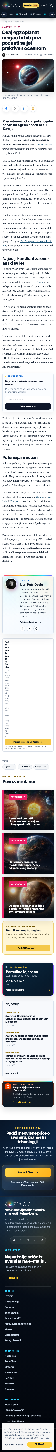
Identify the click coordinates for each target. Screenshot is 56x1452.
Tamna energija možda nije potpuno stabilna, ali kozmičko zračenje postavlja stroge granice (27, 1058)
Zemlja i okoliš (13, 1340)
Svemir (9, 1296)
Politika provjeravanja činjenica (23, 1415)
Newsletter (11, 1372)
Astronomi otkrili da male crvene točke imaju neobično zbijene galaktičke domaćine (26, 1038)
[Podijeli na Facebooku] (6, 108)
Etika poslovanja (14, 1410)
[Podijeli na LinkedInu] (24, 108)
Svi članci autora (28, 622)
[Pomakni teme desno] (52, 14)
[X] (29, 628)
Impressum (11, 1404)
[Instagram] (36, 628)
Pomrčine (10, 1361)
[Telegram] (35, 1240)
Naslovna (10, 1355)
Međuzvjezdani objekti (18, 1323)
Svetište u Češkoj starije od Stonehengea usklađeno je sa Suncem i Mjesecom (27, 1019)
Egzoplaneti (12, 1334)
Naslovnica (7, 22)
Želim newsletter (28, 406)
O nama (9, 1389)
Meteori (20, 14)
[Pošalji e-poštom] (33, 108)
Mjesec (34, 14)
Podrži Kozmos (26, 948)
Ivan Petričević (31, 584)
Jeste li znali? (13, 1318)
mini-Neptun (37, 282)
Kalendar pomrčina (28, 990)
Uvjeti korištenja (14, 1421)
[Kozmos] (11, 5)
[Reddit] (42, 1240)
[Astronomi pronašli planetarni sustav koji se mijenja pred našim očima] (29, 810)
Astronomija (20, 22)
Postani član (25, 1172)
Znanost (10, 1307)
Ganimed (40, 497)
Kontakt (9, 1383)
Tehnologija (12, 1312)
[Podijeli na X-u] (15, 108)
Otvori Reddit (20, 1102)
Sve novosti (11, 1073)
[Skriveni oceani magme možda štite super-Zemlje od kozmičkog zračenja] (29, 853)
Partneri (9, 1378)
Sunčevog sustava (43, 144)
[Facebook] (22, 628)
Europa (14, 501)
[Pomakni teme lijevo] (4, 14)
